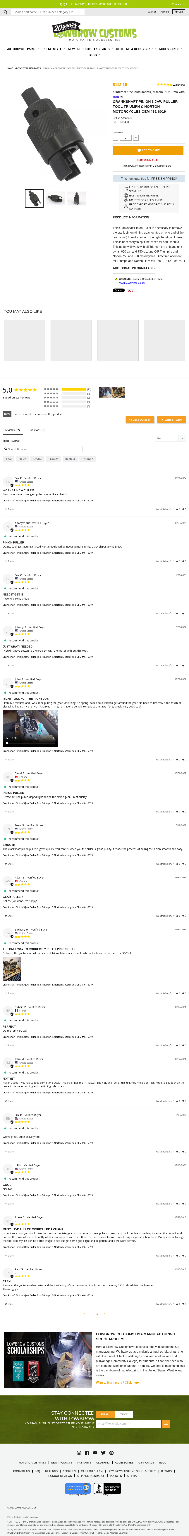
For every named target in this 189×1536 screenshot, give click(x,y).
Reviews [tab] (10, 430)
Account (165, 12)
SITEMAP (132, 1475)
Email (105, 1414)
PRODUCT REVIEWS (59, 1475)
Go (166, 1423)
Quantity (118, 132)
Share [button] (10, 509)
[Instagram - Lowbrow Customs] (79, 1453)
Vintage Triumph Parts (28, 68)
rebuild (70, 459)
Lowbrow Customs (26, 1508)
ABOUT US (69, 1471)
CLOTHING (103, 1462)
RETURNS (51, 1471)
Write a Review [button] (173, 419)
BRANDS (166, 1471)
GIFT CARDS (146, 1462)
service (37, 459)
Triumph (87, 459)
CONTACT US (21, 1471)
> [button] (104, 1313)
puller (22, 459)
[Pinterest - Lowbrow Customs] (111, 1453)
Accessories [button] (169, 49)
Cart (180, 12)
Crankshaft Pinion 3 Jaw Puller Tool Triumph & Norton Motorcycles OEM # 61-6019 (48, 500)
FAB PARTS (84, 1462)
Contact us (178, 4)
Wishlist (152, 12)
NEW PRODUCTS (61, 1462)
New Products (79, 49)
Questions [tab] (34, 430)
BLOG (162, 1462)
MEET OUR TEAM (92, 1471)
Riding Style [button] (53, 49)
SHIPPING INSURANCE (91, 1475)
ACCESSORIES (124, 1462)
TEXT (123, 1414)
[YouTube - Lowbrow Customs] (95, 1453)
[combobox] (48, 12)
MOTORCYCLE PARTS (32, 1462)
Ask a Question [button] (141, 419)
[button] (178, 509)
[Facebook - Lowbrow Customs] (87, 1453)
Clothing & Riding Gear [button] (134, 49)
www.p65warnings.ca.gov (132, 283)
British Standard (122, 118)
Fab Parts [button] (102, 49)
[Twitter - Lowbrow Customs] (103, 1453)
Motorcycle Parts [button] (21, 49)
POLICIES (116, 1475)
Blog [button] (93, 55)
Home (10, 68)
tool (9, 459)
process (53, 459)
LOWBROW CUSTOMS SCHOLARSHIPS (132, 1471)
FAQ (37, 1471)
